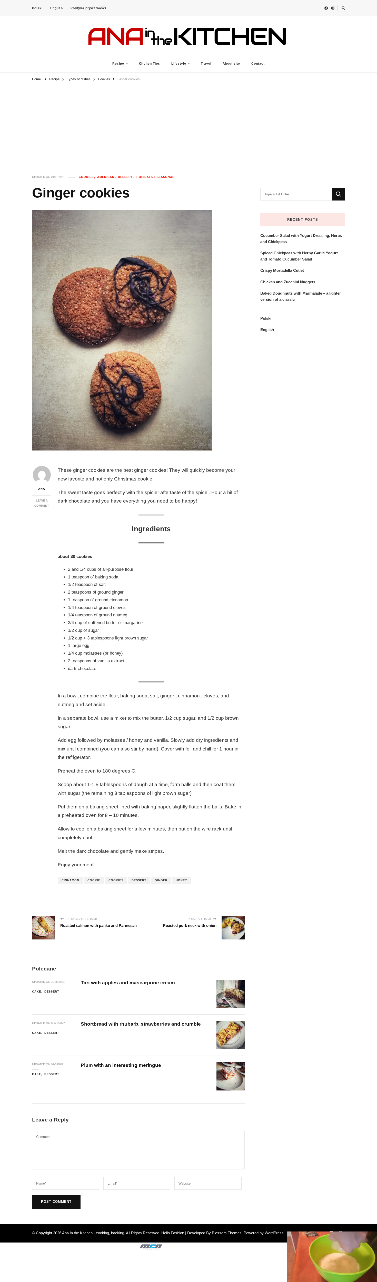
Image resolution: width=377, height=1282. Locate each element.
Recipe (118, 63)
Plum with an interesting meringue (121, 1065)
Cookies (86, 176)
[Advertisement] (188, 121)
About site (231, 63)
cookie (93, 880)
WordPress (274, 1233)
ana (41, 488)
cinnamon (70, 880)
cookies (115, 880)
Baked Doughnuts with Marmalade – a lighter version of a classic (300, 296)
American (105, 176)
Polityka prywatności (88, 8)
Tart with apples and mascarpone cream (128, 982)
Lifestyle (178, 63)
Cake (36, 991)
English (56, 8)
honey (181, 880)
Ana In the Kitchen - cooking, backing (93, 1233)
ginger (161, 880)
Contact (258, 63)
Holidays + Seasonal (155, 176)
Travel (206, 63)
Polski (37, 8)
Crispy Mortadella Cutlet (282, 270)
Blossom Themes (227, 1233)
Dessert (125, 176)
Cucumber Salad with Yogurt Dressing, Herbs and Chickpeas (301, 238)
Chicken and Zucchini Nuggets (287, 282)
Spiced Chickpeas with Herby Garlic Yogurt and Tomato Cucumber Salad (299, 256)
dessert (139, 880)
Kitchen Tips (149, 63)
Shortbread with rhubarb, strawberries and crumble (141, 1024)
